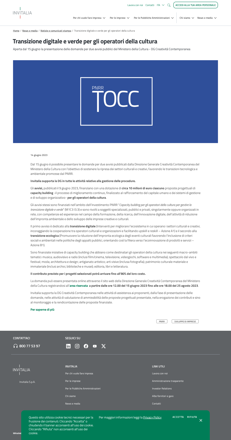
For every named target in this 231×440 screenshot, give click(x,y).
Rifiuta (192, 417)
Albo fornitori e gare (162, 396)
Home (16, 31)
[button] (161, 5)
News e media (30, 31)
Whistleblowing (20, 433)
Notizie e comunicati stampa (56, 31)
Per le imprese (72, 381)
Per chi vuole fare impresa (79, 373)
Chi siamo (70, 396)
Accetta (178, 417)
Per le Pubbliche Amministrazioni (83, 388)
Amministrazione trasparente (168, 381)
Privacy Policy (152, 417)
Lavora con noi (135, 5)
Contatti (150, 5)
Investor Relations (162, 388)
